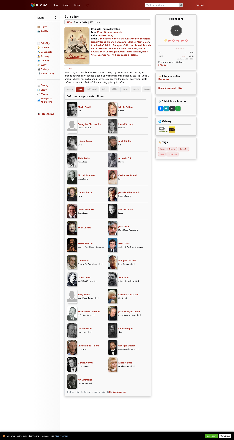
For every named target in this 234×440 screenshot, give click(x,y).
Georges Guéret (126, 345)
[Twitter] (166, 108)
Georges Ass (104, 54)
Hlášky (115, 89)
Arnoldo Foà (97, 45)
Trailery (45, 69)
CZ (65, 68)
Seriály (66, 5)
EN (70, 68)
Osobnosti (46, 51)
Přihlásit (200, 5)
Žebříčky (45, 43)
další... (134, 54)
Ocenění (45, 47)
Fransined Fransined (89, 311)
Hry (87, 5)
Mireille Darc (125, 362)
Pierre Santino (133, 51)
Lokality (45, 60)
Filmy (55, 5)
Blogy (44, 89)
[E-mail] (172, 108)
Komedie (117, 32)
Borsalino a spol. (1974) (170, 88)
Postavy (45, 56)
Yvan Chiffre (106, 51)
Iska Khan (123, 277)
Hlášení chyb (47, 113)
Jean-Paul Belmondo (109, 48)
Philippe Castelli (120, 54)
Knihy (77, 5)
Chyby (125, 89)
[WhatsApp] (178, 108)
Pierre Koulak (125, 209)
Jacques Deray (105, 35)
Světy (43, 64)
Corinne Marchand (128, 294)
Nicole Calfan (119, 38)
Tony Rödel (84, 294)
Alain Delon (143, 41)
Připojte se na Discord (46, 100)
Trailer (104, 89)
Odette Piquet (125, 328)
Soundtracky (47, 73)
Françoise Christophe (138, 38)
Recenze (70, 89)
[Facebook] (160, 108)
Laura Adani (84, 277)
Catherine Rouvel (132, 45)
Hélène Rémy (114, 41)
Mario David (104, 38)
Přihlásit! (163, 65)
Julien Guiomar (129, 48)
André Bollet (129, 41)
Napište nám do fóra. (117, 392)
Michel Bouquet (113, 45)
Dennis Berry (85, 192)
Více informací (61, 436)
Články (44, 85)
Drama (108, 32)
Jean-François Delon (129, 311)
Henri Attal (124, 243)
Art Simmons (85, 379)
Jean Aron (119, 51)
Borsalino (164, 79)
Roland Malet (85, 328)
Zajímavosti (92, 89)
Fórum (44, 94)
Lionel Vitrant (98, 41)
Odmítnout (225, 436)
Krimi (100, 32)
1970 (69, 22)
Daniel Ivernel (85, 362)
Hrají (80, 89)
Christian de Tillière (88, 345)
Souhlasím (211, 436)
